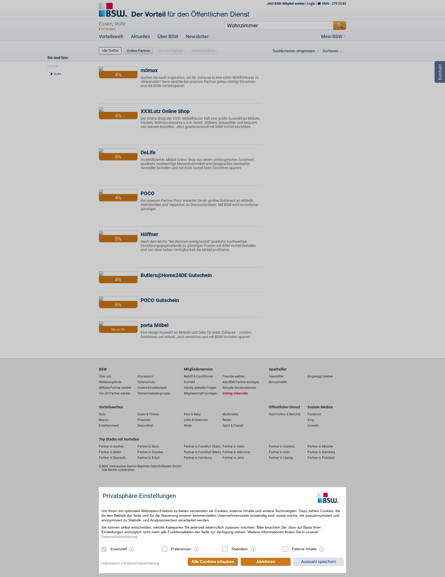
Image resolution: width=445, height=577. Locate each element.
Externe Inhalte (304, 549)
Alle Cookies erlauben (212, 561)
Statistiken (240, 549)
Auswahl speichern (318, 561)
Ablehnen (265, 561)
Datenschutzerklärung (119, 537)
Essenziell (118, 549)
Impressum (110, 563)
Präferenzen (181, 549)
